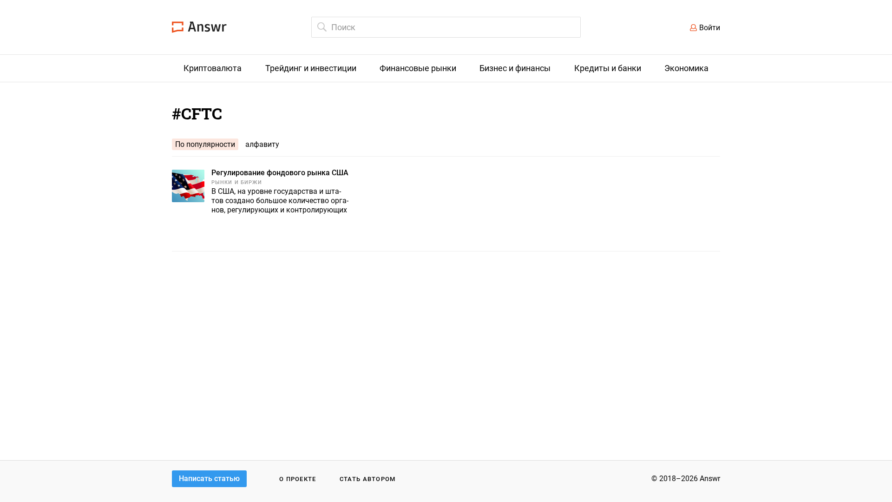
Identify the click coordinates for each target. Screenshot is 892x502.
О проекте (297, 479)
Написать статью (209, 478)
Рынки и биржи (236, 182)
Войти (709, 27)
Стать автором (368, 479)
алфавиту (262, 144)
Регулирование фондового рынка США (279, 172)
